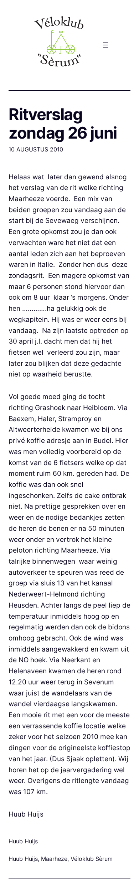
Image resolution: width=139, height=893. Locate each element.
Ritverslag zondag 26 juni (63, 123)
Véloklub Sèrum (92, 858)
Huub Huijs (23, 858)
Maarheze (54, 858)
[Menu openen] (105, 45)
